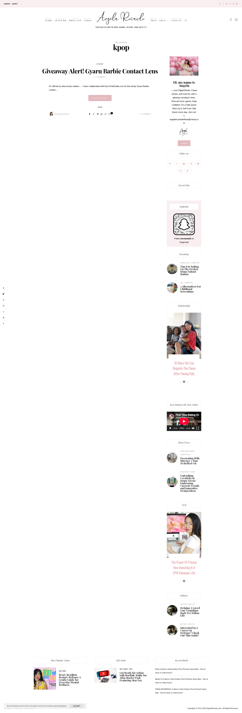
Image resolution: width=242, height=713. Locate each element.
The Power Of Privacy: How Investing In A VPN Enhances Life (184, 567)
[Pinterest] (97, 114)
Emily (157, 669)
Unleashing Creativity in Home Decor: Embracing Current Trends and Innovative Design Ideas (189, 483)
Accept (76, 706)
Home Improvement (187, 451)
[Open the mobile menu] (236, 20)
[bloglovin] (3, 312)
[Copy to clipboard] (105, 114)
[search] (186, 19)
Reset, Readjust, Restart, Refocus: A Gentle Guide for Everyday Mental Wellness (70, 680)
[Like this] (109, 114)
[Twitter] (223, 3)
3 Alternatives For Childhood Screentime (190, 289)
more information (59, 706)
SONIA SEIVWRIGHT (163, 689)
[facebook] (3, 288)
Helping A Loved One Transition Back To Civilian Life (190, 611)
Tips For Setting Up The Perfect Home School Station (189, 270)
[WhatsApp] (101, 114)
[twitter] (3, 294)
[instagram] (3, 306)
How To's (191, 604)
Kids (181, 283)
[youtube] (3, 318)
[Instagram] (191, 163)
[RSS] (237, 3)
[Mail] (233, 3)
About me (60, 19)
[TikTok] (187, 170)
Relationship (184, 305)
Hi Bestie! (7, 4)
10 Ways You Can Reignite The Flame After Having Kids (184, 368)
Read (162, 19)
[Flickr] (227, 3)
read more (184, 143)
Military (184, 595)
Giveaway (99, 64)
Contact (15, 4)
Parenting (184, 254)
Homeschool (185, 263)
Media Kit (75, 19)
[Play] (170, 428)
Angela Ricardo (63, 114)
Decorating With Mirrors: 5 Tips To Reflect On (189, 461)
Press (88, 19)
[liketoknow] (3, 324)
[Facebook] (219, 3)
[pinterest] (3, 300)
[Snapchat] (230, 3)
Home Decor (184, 442)
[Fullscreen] (197, 428)
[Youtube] (198, 163)
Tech (153, 19)
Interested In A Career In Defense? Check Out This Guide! (189, 631)
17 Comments (100, 77)
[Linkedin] (184, 163)
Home (48, 19)
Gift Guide (121, 660)
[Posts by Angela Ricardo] (51, 113)
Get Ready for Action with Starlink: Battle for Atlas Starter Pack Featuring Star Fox (133, 676)
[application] (184, 421)
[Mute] (193, 428)
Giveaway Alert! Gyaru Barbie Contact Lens (100, 71)
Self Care (62, 671)
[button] (180, 381)
